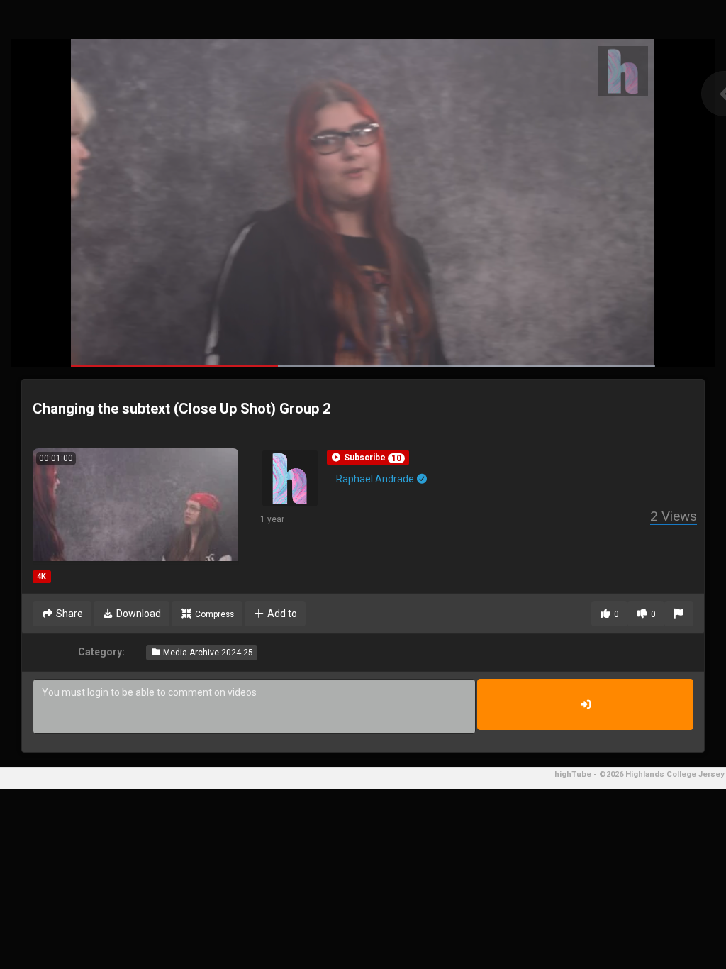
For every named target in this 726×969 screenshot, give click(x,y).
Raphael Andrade (376, 478)
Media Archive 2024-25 (207, 653)
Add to (281, 613)
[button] (368, 457)
